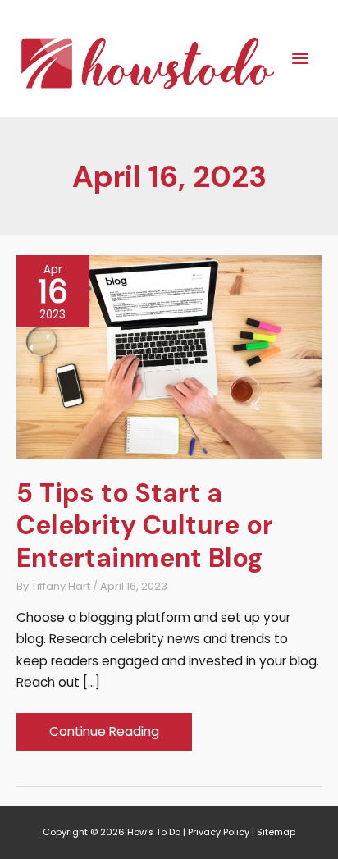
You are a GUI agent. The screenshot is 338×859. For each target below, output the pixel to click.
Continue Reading (103, 736)
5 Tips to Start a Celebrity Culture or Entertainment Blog (144, 525)
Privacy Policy (218, 832)
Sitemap (276, 832)
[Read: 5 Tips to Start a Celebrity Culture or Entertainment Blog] (169, 355)
